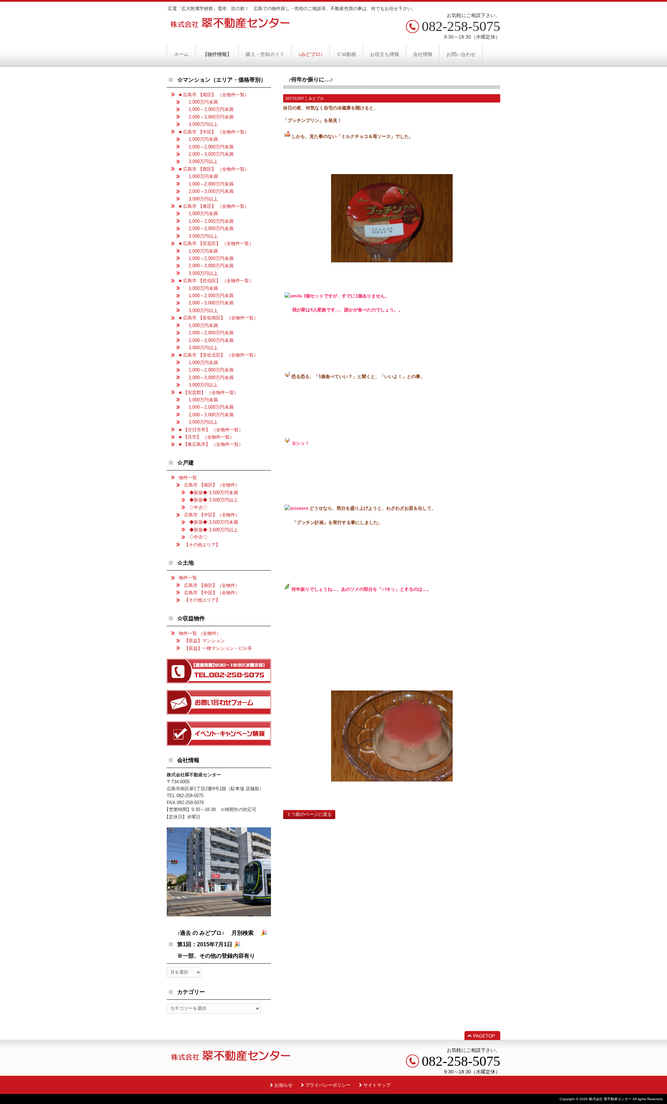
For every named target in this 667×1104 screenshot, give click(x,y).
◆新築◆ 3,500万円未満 (213, 492)
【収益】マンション (204, 640)
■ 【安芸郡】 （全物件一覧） (209, 392)
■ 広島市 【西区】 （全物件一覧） (214, 169)
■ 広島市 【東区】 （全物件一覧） (214, 206)
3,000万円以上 (201, 124)
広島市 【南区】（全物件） (212, 485)
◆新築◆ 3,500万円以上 (213, 499)
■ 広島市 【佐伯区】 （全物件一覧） (216, 280)
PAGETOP (484, 1036)
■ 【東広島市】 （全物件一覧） (211, 444)
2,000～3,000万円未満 (208, 117)
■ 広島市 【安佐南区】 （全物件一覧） (218, 317)
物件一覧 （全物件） (200, 633)
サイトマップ (376, 1085)
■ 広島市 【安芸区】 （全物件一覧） (216, 243)
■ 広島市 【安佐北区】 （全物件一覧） (218, 355)
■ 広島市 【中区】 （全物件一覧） (214, 131)
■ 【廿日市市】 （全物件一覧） (211, 429)
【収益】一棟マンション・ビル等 (218, 648)
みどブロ (316, 98)
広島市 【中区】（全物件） (212, 514)
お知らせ (283, 1085)
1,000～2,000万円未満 (208, 109)
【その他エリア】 (202, 544)
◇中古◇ (198, 507)
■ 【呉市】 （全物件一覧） (206, 437)
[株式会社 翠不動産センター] (230, 25)
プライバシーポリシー (328, 1085)
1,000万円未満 (201, 102)
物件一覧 (188, 477)
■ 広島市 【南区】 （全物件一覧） (214, 94)
